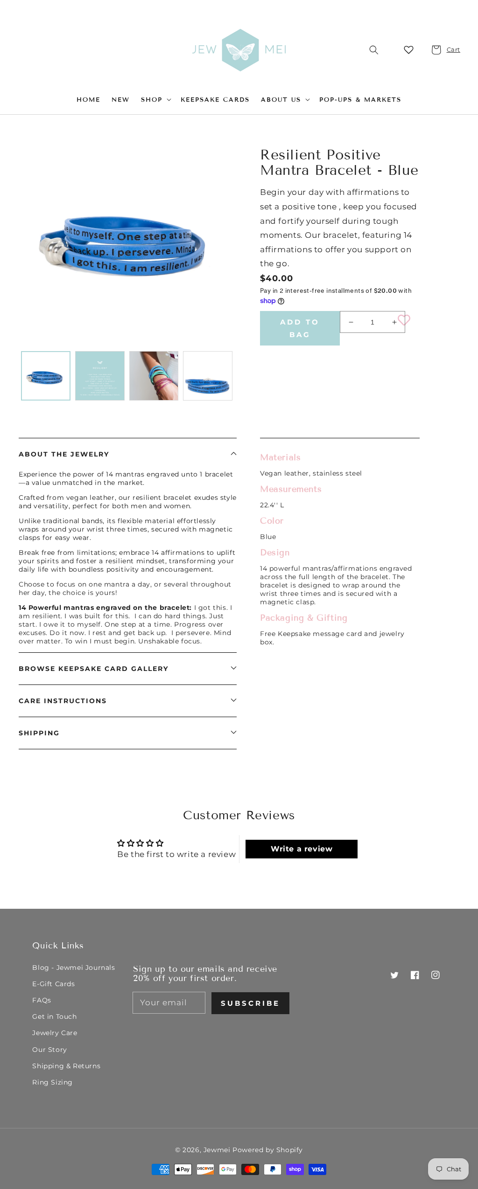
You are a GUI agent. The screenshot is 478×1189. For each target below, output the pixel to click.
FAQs (41, 1000)
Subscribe (250, 1003)
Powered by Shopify (267, 1150)
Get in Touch (54, 1016)
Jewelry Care (54, 1033)
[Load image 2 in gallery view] (100, 376)
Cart (448, 49)
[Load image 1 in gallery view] (45, 376)
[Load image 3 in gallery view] (154, 376)
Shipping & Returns (66, 1066)
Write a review (301, 848)
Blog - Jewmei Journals (73, 967)
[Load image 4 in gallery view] (207, 376)
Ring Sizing (52, 1082)
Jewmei (217, 1150)
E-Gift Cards (53, 984)
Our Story (49, 1049)
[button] (374, 49)
